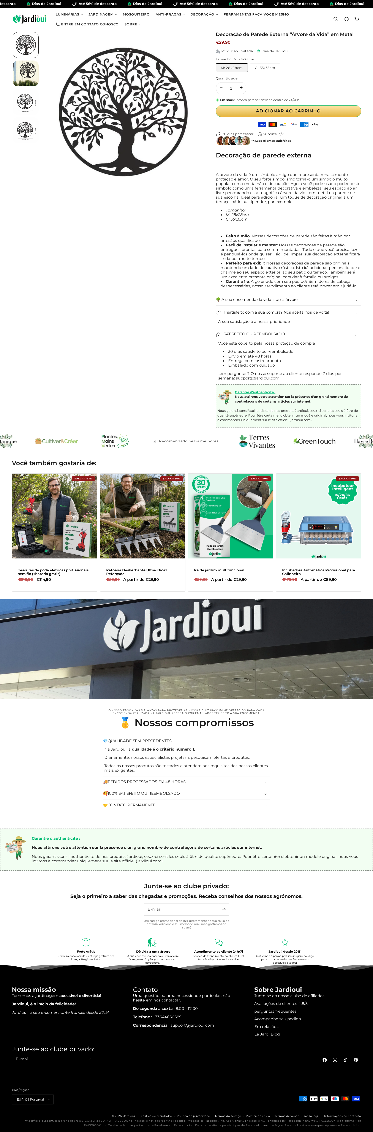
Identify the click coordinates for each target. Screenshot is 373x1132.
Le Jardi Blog (267, 1034)
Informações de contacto (342, 1116)
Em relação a (267, 1026)
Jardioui (129, 1116)
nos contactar (166, 1000)
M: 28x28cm (232, 68)
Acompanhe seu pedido (277, 1019)
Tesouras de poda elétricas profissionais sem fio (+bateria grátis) (53, 572)
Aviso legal (311, 1116)
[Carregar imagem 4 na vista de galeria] (26, 130)
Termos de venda (287, 1116)
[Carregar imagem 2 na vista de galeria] (26, 73)
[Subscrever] (224, 909)
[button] (69, 14)
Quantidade (227, 78)
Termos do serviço (228, 1116)
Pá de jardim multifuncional (219, 570)
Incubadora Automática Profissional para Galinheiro (318, 572)
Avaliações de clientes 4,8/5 (281, 1003)
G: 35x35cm (265, 68)
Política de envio (258, 1116)
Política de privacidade (193, 1116)
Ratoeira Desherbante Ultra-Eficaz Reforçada (136, 572)
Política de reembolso (156, 1116)
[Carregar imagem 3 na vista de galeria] (26, 102)
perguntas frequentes (275, 1011)
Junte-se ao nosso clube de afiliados (289, 996)
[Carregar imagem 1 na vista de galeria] (26, 45)
